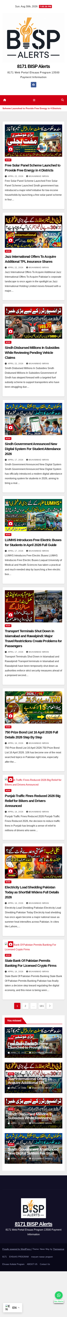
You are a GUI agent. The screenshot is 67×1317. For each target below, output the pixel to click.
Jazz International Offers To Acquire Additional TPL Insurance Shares (29, 1083)
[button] (62, 100)
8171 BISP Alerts (33, 66)
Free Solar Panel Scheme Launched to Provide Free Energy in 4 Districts (28, 1047)
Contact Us (45, 1264)
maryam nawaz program (42, 1257)
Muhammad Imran (39, 176)
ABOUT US (32, 1264)
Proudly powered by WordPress (16, 1249)
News (8, 160)
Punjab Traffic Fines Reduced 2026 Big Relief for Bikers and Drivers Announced (32, 801)
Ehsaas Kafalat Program (13, 1264)
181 (41, 1005)
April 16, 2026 (16, 743)
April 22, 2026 (16, 176)
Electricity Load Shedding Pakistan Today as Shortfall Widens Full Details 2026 (32, 892)
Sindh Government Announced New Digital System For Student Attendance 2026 (33, 449)
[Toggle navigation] (34, 100)
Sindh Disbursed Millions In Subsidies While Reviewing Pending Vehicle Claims (32, 353)
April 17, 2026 (16, 460)
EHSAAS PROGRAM (19, 1257)
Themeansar (58, 1249)
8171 (4, 1257)
